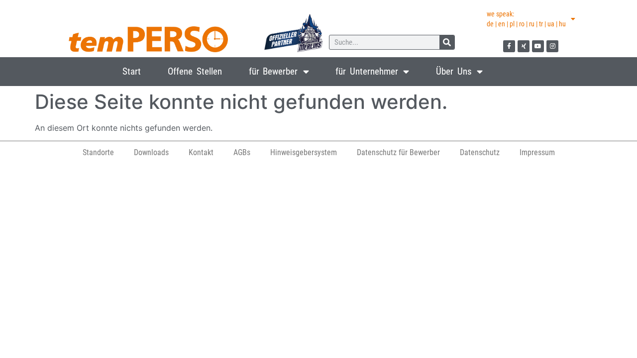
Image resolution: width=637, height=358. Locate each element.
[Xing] (524, 46)
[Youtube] (538, 46)
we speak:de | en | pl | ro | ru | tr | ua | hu (526, 19)
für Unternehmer (366, 71)
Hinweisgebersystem (303, 152)
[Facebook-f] (509, 46)
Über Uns (454, 71)
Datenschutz (480, 152)
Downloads (151, 152)
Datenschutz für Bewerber (398, 152)
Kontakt (201, 152)
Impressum (537, 152)
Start (131, 71)
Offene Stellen (195, 71)
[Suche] (446, 42)
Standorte (98, 152)
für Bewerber (273, 71)
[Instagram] (552, 46)
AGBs (241, 152)
